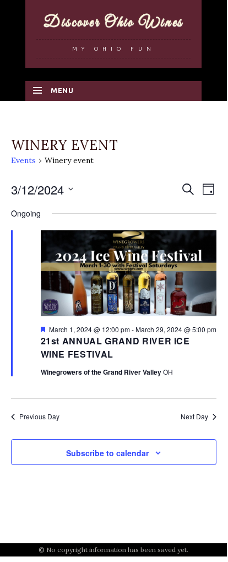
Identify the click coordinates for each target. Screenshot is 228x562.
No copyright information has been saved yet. (117, 549)
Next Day (194, 416)
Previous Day (39, 416)
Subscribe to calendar (107, 452)
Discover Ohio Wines (113, 22)
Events (23, 160)
